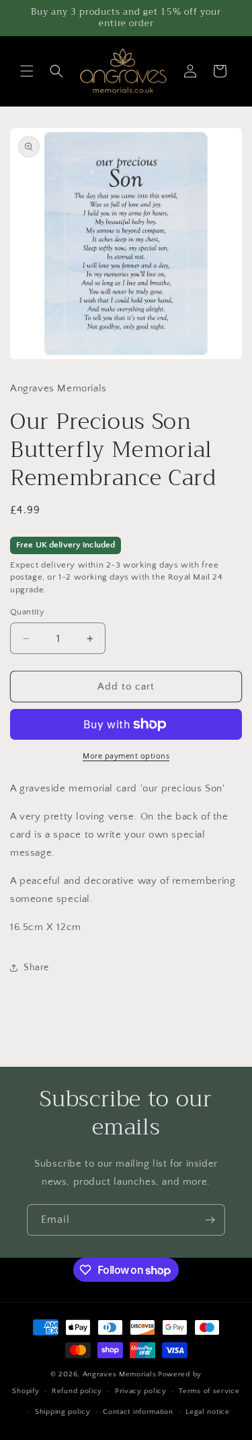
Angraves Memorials (120, 1374)
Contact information (138, 1412)
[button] (27, 71)
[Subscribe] (209, 1220)
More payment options (126, 756)
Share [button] (36, 967)
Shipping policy (63, 1412)
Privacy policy (141, 1391)
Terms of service (209, 1391)
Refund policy (77, 1391)
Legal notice (207, 1412)
